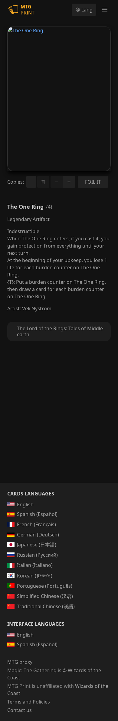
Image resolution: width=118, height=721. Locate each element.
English (25, 504)
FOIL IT (93, 182)
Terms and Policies (28, 701)
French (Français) (36, 524)
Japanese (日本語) (36, 544)
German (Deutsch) (38, 534)
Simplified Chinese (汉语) (45, 596)
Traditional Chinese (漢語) (46, 606)
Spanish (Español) (37, 514)
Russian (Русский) (37, 555)
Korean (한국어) (34, 575)
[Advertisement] (59, 419)
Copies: (15, 182)
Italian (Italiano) (35, 565)
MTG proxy (19, 662)
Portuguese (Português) (44, 586)
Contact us (19, 710)
